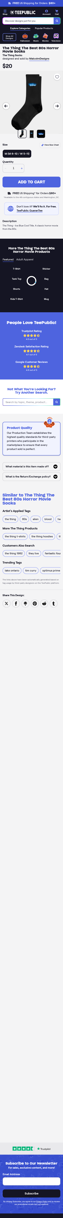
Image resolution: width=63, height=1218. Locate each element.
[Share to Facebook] (16, 603)
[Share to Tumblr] (54, 603)
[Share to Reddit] (44, 603)
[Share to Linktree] (25, 603)
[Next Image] (57, 106)
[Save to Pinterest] (35, 603)
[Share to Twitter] (7, 603)
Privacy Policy (42, 1202)
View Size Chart (51, 145)
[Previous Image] (6, 106)
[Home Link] (22, 12)
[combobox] (28, 20)
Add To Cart (31, 182)
